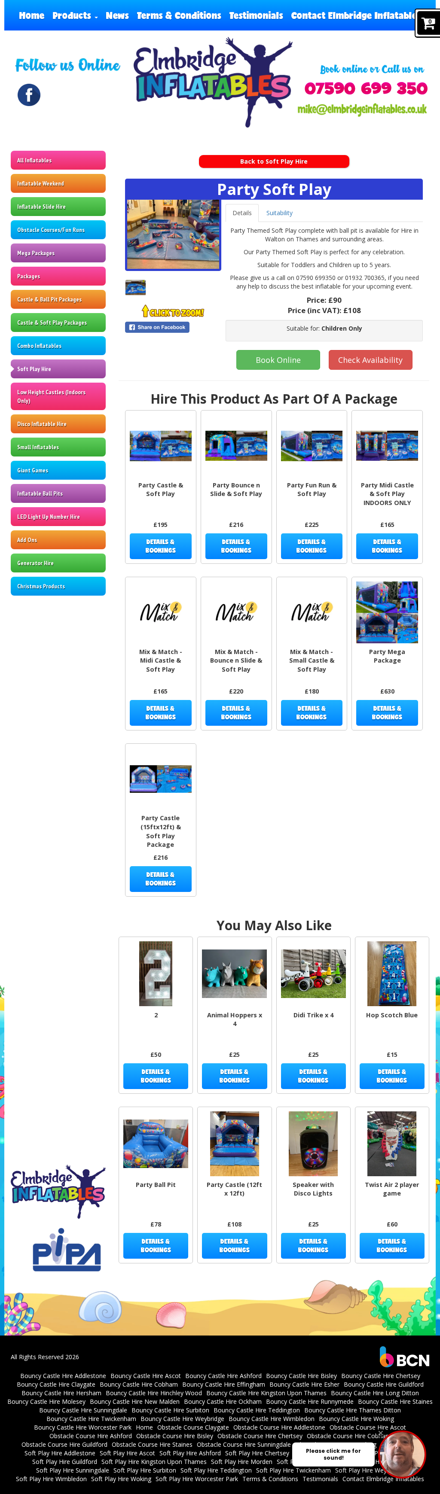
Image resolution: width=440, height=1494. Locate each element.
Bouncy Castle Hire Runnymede (310, 1401)
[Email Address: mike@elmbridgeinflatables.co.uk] (362, 110)
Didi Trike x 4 (313, 1015)
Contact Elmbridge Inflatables (356, 15)
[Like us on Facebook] (29, 95)
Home (32, 15)
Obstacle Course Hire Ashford (90, 1436)
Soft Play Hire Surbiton (144, 1470)
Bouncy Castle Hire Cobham (139, 1384)
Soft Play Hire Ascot (127, 1453)
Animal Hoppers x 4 (234, 1019)
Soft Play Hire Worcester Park (197, 1479)
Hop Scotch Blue (392, 1015)
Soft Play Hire (34, 369)
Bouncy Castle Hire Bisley (301, 1376)
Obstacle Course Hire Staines (152, 1444)
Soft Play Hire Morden (241, 1461)
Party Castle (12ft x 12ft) (234, 1189)
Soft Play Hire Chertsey (257, 1453)
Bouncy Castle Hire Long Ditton (375, 1393)
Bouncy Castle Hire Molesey (46, 1401)
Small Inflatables (38, 447)
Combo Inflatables (39, 346)
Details (242, 213)
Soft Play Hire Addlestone (59, 1453)
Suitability (279, 213)
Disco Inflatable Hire (42, 424)
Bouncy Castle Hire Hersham (61, 1393)
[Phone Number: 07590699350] (365, 88)
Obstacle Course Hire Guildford (64, 1444)
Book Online (278, 360)
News (117, 15)
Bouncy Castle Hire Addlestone (63, 1376)
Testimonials (256, 15)
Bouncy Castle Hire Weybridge (182, 1419)
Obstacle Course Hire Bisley (174, 1436)
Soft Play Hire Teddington (216, 1470)
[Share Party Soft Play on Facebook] (173, 327)
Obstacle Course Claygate (193, 1427)
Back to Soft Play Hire (274, 161)
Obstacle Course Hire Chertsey (259, 1436)
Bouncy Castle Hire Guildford (384, 1384)
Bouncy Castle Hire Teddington (257, 1410)
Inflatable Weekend (40, 183)
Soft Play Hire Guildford (64, 1461)
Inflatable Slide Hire (41, 206)
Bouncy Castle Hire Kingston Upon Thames (266, 1393)
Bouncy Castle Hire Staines (395, 1401)
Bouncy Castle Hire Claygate (56, 1384)
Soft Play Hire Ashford (190, 1453)
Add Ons (27, 540)
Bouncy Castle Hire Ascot (145, 1376)
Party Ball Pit (156, 1185)
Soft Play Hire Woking (121, 1479)
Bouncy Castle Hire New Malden (135, 1401)
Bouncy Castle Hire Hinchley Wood (154, 1393)
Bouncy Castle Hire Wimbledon (272, 1419)
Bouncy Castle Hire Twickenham (91, 1419)
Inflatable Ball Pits (40, 493)
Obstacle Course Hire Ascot (368, 1427)
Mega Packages (36, 253)
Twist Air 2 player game (392, 1189)
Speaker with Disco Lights (313, 1189)
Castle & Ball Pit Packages (49, 299)
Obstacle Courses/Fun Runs (51, 230)
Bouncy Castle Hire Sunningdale (83, 1410)
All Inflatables (34, 160)
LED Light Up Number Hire (48, 516)
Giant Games (32, 470)
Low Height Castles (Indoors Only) (51, 396)
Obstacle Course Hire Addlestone (279, 1427)
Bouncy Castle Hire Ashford (223, 1376)
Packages (28, 276)
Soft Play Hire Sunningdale (72, 1470)
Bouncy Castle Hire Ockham (223, 1401)
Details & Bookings (161, 546)
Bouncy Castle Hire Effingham (223, 1384)
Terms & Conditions (179, 15)
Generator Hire (35, 563)
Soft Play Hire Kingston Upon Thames (154, 1461)
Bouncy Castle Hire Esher (304, 1384)
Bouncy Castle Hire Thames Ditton (352, 1410)
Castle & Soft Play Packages (52, 322)
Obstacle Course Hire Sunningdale (244, 1444)
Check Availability (370, 360)
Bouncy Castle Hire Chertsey (380, 1376)
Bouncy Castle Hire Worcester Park (82, 1427)
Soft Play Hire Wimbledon (51, 1479)
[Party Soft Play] (173, 234)
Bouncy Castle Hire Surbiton (170, 1410)
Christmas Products (41, 586)
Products (73, 15)
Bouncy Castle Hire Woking (356, 1419)
